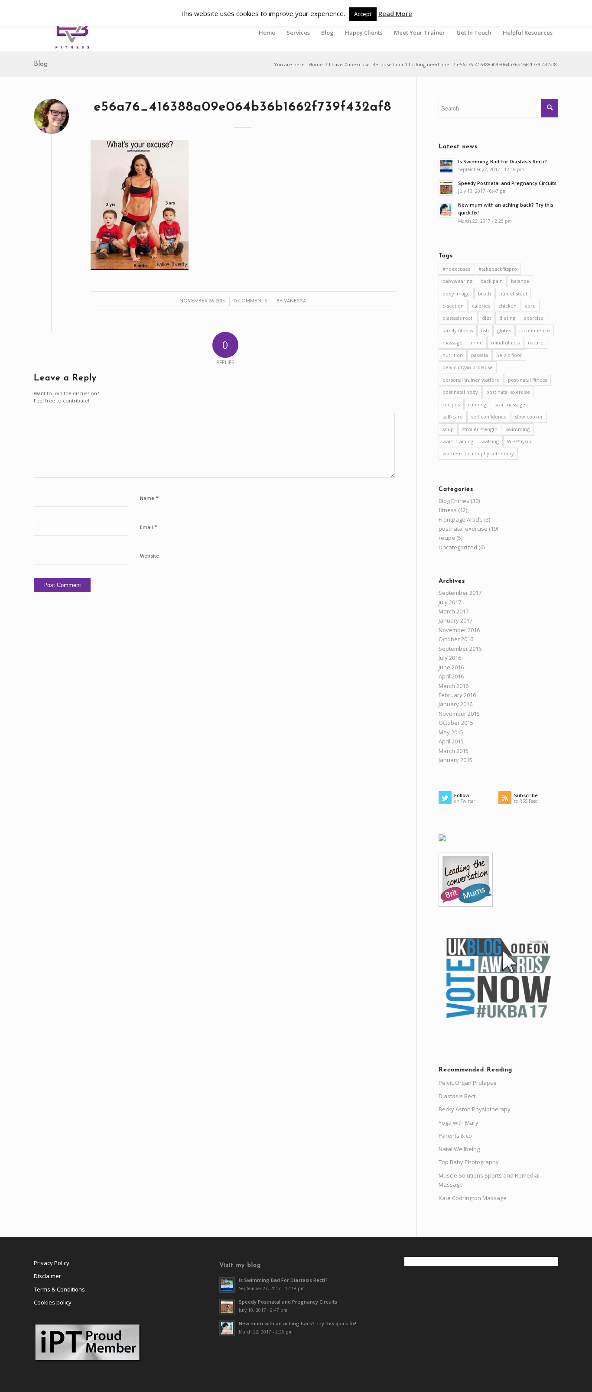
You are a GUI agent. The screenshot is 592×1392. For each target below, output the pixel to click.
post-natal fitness (527, 379)
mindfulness (505, 342)
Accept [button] (362, 14)
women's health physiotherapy (478, 453)
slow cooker (529, 416)
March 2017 (453, 611)
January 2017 (455, 620)
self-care (452, 416)
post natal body (460, 392)
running (477, 404)
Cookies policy (53, 1302)
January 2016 (455, 704)
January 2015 (455, 760)
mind (477, 342)
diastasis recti (458, 318)
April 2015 (451, 741)
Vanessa (295, 301)
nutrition (452, 355)
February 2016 (457, 695)
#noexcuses (456, 269)
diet (486, 318)
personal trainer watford (471, 379)
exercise (533, 318)
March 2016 (453, 686)
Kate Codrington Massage (473, 1198)
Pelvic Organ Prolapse (468, 1083)
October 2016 (456, 639)
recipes (451, 404)
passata (479, 355)
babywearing (457, 281)
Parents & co (455, 1135)
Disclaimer (47, 1276)
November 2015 (459, 713)
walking (490, 441)
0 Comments (250, 301)
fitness (448, 510)
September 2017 (460, 593)
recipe (447, 538)
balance (520, 281)
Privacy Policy (51, 1263)
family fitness (457, 330)
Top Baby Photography (469, 1162)
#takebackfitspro (497, 269)
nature (535, 342)
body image (456, 293)
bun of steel (513, 293)
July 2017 (450, 602)
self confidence (489, 416)
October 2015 (456, 723)
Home (316, 64)
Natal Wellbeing (459, 1149)
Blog (41, 64)
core (530, 305)
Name (149, 498)
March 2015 (453, 751)
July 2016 (450, 658)
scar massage (509, 404)
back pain (492, 281)
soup (448, 429)
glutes (504, 330)
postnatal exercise (463, 528)
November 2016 (459, 630)
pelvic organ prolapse (467, 367)
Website (149, 555)
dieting (507, 318)
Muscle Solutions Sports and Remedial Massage (489, 1179)
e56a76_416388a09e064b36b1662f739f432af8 (243, 107)
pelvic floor (509, 355)
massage (452, 342)
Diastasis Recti (458, 1096)
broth (484, 293)
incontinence (534, 330)
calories (481, 305)
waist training (457, 441)
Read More (395, 13)
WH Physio (519, 441)
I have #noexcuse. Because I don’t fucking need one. (390, 64)
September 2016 (460, 648)
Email (148, 527)
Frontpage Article (461, 519)
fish (485, 330)
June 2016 (451, 667)
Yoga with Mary (458, 1122)
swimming (518, 429)
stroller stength (480, 429)
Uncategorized (458, 547)
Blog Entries (454, 501)
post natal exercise (508, 392)
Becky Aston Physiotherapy (475, 1109)
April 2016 (451, 676)
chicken (507, 305)
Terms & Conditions (59, 1289)
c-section (453, 305)
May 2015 (451, 732)
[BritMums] (466, 905)
